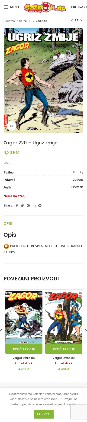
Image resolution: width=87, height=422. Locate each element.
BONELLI (25, 21)
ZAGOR (41, 21)
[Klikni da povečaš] (11, 126)
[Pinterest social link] (28, 206)
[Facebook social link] (16, 206)
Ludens (78, 179)
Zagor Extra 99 (64, 358)
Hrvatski (77, 187)
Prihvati (43, 414)
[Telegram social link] (40, 206)
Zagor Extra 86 (24, 358)
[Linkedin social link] (34, 206)
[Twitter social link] (22, 206)
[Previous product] (72, 21)
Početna (9, 21)
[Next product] (81, 21)
